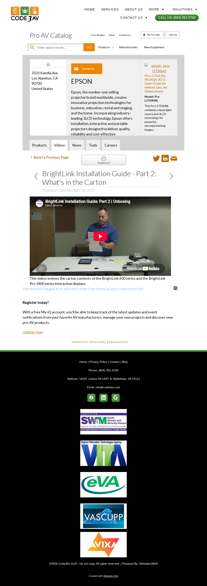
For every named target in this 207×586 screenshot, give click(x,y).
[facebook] (91, 398)
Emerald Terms (80, 341)
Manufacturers (128, 47)
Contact (114, 361)
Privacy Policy (98, 341)
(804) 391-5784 (108, 370)
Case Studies (98, 35)
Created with (103, 576)
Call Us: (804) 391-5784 (176, 17)
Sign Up (173, 34)
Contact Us (125, 35)
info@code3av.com (108, 387)
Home (89, 9)
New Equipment (154, 47)
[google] (116, 398)
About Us (134, 9)
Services (110, 9)
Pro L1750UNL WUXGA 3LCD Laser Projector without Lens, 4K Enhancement (156, 83)
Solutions (184, 9)
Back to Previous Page (51, 157)
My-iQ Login (153, 34)
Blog (125, 361)
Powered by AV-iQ (118, 341)
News (112, 35)
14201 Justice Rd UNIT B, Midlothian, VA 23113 (109, 378)
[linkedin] (103, 398)
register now (33, 332)
